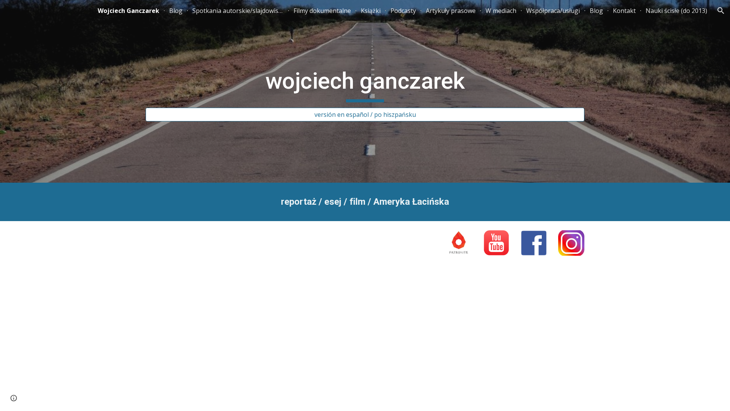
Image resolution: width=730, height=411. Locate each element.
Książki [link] (371, 10)
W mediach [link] (501, 10)
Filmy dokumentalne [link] (322, 10)
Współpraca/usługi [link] (553, 10)
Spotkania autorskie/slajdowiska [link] (238, 10)
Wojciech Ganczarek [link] (128, 10)
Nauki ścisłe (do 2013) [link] (676, 10)
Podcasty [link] (403, 10)
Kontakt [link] (624, 10)
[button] (721, 11)
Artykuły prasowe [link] (451, 10)
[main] (365, 84)
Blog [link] (175, 10)
